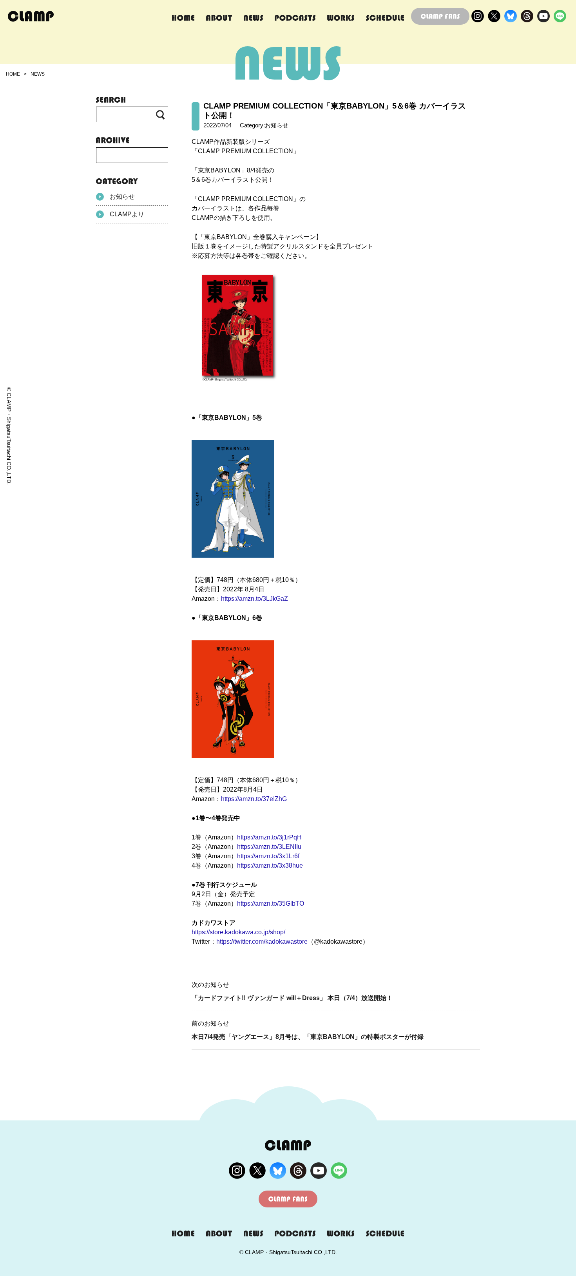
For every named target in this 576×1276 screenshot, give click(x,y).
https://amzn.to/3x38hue (270, 865)
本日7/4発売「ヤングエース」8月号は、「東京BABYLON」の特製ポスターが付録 (308, 1036)
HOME (13, 74)
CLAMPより (127, 214)
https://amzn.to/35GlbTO (270, 903)
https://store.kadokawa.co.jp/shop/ (238, 932)
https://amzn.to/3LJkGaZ (254, 598)
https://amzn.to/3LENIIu (269, 846)
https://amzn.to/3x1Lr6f (268, 856)
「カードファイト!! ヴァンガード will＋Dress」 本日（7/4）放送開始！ (292, 998)
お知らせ (122, 196)
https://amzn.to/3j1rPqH (269, 837)
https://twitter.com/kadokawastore (262, 941)
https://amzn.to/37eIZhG (254, 799)
